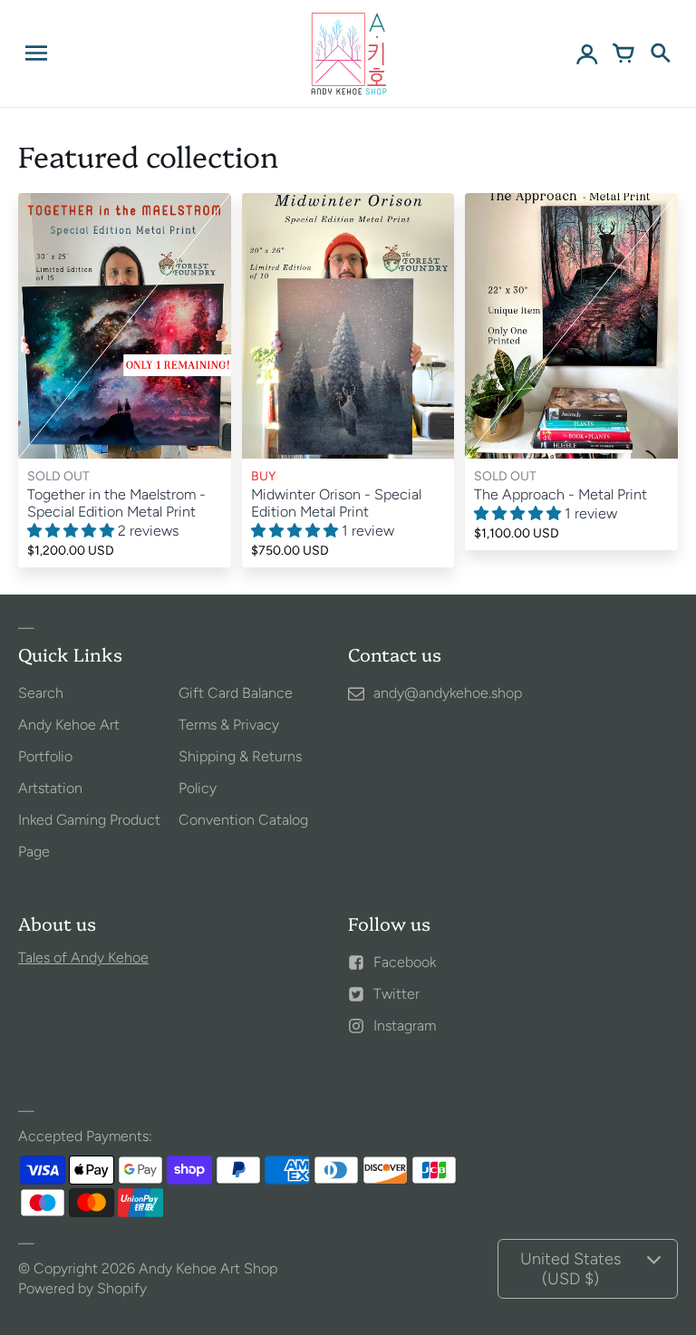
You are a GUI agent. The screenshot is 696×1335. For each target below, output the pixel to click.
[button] (72, 530)
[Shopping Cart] (623, 53)
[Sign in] (587, 53)
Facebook (404, 962)
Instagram (404, 1025)
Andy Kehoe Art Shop (208, 1268)
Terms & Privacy (229, 724)
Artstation (50, 788)
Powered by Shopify (82, 1288)
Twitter (396, 993)
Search (40, 692)
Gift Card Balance (236, 692)
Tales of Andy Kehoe (83, 957)
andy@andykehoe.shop (447, 692)
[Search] (660, 53)
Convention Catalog (243, 819)
